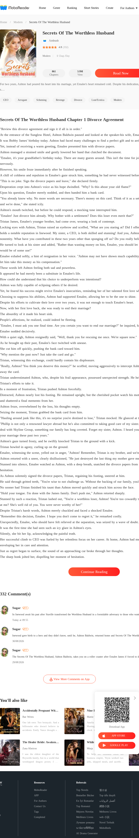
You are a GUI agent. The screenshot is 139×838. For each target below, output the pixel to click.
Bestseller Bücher (85, 795)
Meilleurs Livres (84, 817)
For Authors (40, 801)
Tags (36, 811)
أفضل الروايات (107, 801)
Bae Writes (28, 717)
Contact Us (39, 806)
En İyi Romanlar (85, 801)
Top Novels (82, 790)
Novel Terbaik (106, 822)
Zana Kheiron (29, 748)
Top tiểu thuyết (107, 795)
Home (3, 22)
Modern (18, 22)
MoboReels (105, 828)
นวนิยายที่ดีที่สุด (85, 828)
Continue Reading (94, 572)
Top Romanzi (83, 806)
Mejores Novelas (84, 811)
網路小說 (104, 806)
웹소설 (103, 790)
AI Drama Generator (87, 833)
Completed (39, 817)
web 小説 (104, 817)
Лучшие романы (85, 822)
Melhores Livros (107, 811)
